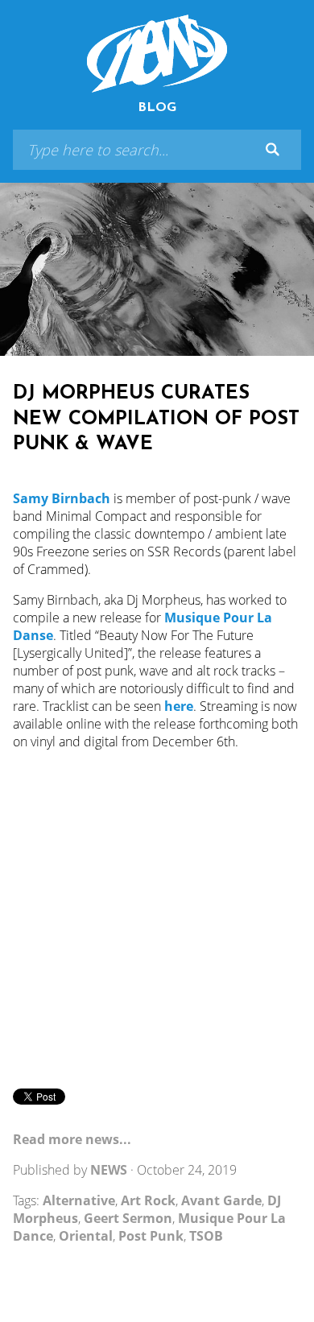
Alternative (79, 1200)
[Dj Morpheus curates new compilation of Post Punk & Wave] (157, 270)
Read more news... (72, 1139)
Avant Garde (221, 1200)
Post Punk (151, 1236)
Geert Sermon (128, 1218)
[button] (272, 150)
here (178, 706)
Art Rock (148, 1200)
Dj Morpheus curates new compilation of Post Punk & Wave (156, 418)
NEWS (108, 1170)
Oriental (86, 1236)
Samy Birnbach (61, 498)
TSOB (206, 1236)
